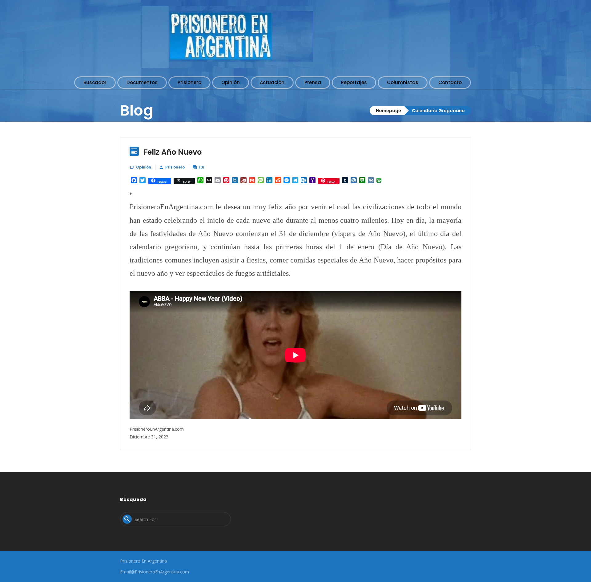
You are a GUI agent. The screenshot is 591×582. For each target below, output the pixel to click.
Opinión (143, 167)
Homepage (388, 110)
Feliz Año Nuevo (172, 152)
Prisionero (175, 167)
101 (201, 167)
